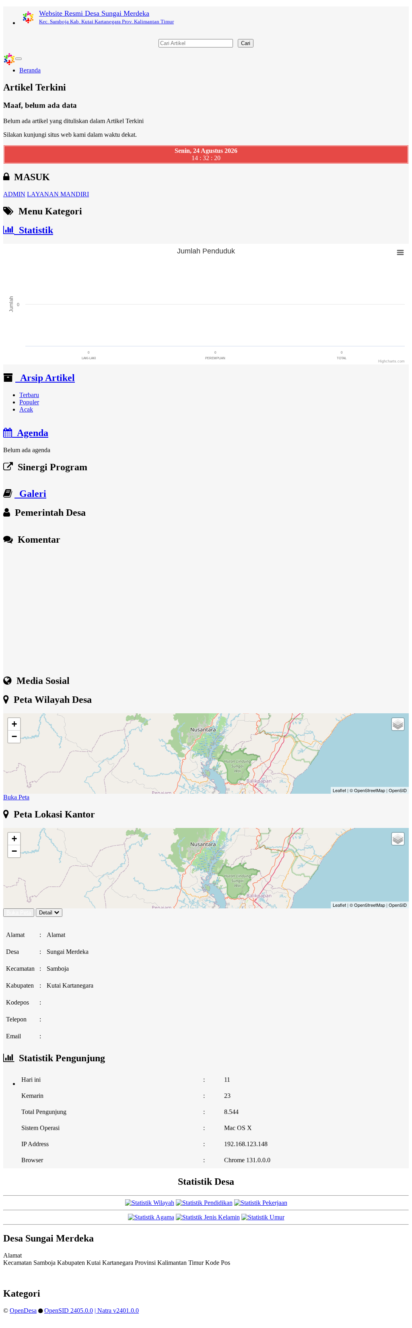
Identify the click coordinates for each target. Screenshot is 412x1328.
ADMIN (14, 194)
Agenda (30, 433)
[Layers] (398, 724)
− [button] (14, 736)
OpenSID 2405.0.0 (68, 1310)
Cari (245, 43)
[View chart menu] (400, 252)
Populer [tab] (29, 402)
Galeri (30, 493)
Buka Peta (16, 797)
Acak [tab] (26, 409)
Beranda (30, 70)
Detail (45, 913)
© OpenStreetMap (367, 790)
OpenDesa (23, 1310)
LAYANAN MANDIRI (58, 194)
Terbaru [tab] (29, 394)
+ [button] (14, 724)
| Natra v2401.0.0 (117, 1310)
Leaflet (339, 790)
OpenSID (398, 790)
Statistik (33, 230)
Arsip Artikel (45, 378)
